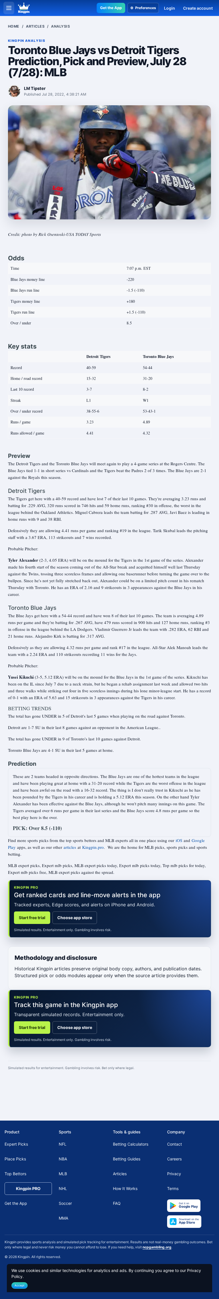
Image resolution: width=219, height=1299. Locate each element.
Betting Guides (126, 1158)
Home (13, 26)
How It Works (125, 1188)
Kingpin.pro (93, 847)
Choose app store (74, 917)
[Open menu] (8, 8)
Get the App (111, 7)
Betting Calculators (130, 1144)
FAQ (117, 1203)
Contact (174, 1144)
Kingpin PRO (28, 1188)
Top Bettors (15, 1173)
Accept (20, 1285)
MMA (63, 1218)
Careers (174, 1158)
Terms (173, 1188)
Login (169, 8)
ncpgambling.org (157, 1247)
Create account (198, 8)
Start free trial (32, 917)
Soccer (65, 1203)
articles (70, 847)
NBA (63, 1158)
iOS (179, 840)
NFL (62, 1144)
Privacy (174, 1173)
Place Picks (15, 1158)
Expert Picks (16, 1144)
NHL (63, 1188)
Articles (35, 26)
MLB (63, 1173)
